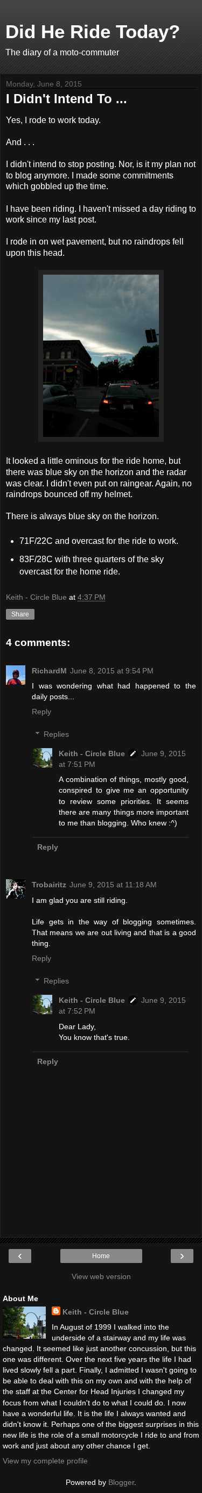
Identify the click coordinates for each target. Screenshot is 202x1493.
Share (20, 614)
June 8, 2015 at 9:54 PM (112, 670)
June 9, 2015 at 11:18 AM (113, 884)
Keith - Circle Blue (92, 753)
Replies (56, 734)
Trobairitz (49, 884)
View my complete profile (45, 1460)
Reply (41, 711)
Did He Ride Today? (92, 31)
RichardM (49, 670)
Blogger (121, 1482)
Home (101, 1256)
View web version (101, 1276)
